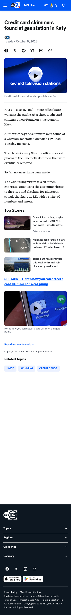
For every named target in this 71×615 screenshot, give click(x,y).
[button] (5, 5)
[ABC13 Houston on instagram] (25, 569)
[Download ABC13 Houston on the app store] (12, 579)
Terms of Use (9, 600)
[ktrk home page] (10, 515)
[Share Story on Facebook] (6, 50)
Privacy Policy (10, 592)
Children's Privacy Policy (15, 596)
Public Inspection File (52, 600)
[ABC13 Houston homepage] (15, 5)
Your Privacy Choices (30, 592)
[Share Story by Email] (41, 50)
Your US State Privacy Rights (45, 596)
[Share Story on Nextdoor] (32, 50)
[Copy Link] (50, 50)
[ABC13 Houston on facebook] (7, 569)
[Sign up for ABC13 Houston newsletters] (34, 569)
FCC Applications (12, 604)
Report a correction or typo (19, 344)
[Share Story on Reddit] (23, 50)
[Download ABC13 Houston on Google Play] (33, 579)
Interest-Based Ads (29, 600)
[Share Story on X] (15, 50)
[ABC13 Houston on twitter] (16, 569)
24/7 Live (29, 5)
